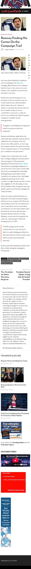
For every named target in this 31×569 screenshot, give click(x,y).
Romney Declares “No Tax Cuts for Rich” (13, 386)
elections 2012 (13, 259)
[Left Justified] (15, 4)
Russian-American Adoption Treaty (14, 361)
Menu (26, 11)
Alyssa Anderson (10, 49)
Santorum (20, 83)
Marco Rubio (23, 163)
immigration (24, 259)
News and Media (6, 34)
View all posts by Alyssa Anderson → (13, 348)
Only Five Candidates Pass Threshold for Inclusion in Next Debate (15, 414)
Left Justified (11, 11)
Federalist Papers (7, 444)
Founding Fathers (18, 442)
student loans (7, 263)
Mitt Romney (16, 261)
